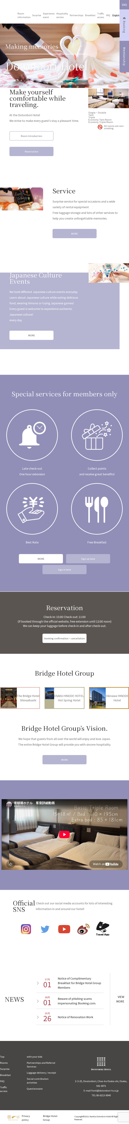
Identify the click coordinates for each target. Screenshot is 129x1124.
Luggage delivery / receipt (41, 1072)
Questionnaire (35, 1088)
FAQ (108, 15)
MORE (74, 233)
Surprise (36, 15)
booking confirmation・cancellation (64, 638)
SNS (124, 5)
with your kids (34, 1056)
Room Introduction (31, 136)
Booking (124, 27)
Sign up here (88, 558)
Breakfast (90, 15)
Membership (124, 56)
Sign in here (64, 569)
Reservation (31, 151)
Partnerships (76, 15)
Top (2, 1056)
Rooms (4, 1062)
